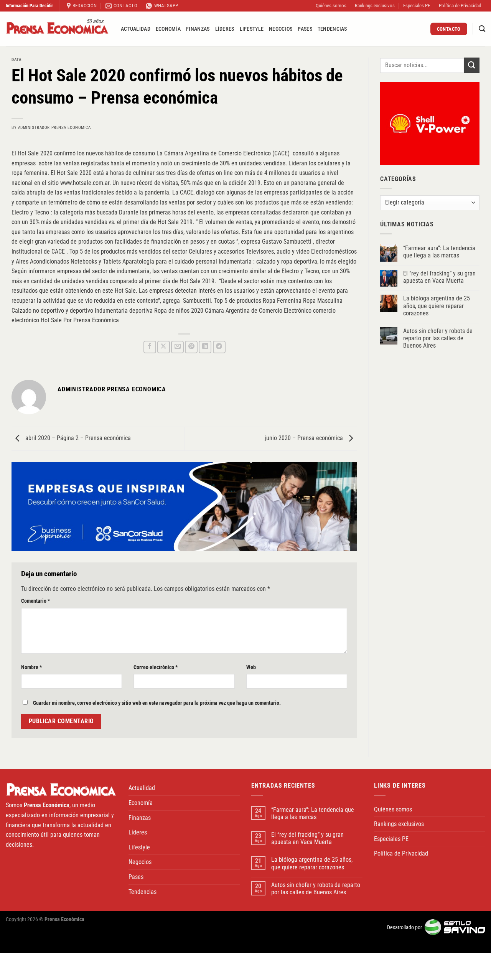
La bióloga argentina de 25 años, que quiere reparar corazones (436, 306)
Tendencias (332, 29)
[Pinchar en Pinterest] (191, 347)
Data (16, 59)
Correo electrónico (155, 667)
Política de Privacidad (460, 5)
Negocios (280, 29)
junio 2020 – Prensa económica (304, 438)
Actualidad (135, 29)
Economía (168, 29)
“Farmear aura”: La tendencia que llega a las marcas (439, 251)
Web (251, 667)
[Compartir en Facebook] (149, 347)
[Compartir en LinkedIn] (205, 347)
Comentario (35, 601)
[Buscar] (482, 29)
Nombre (31, 667)
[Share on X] (163, 347)
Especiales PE (416, 5)
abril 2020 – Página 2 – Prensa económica (77, 438)
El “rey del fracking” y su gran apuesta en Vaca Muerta (439, 277)
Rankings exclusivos (375, 5)
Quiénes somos (331, 5)
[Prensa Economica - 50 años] (57, 29)
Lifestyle (252, 29)
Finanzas (197, 29)
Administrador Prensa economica (54, 127)
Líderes (224, 29)
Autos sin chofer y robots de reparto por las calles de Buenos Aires (438, 338)
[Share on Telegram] (219, 347)
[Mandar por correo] (177, 347)
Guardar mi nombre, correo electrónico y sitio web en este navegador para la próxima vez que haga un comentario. (157, 703)
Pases (305, 29)
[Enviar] (471, 65)
